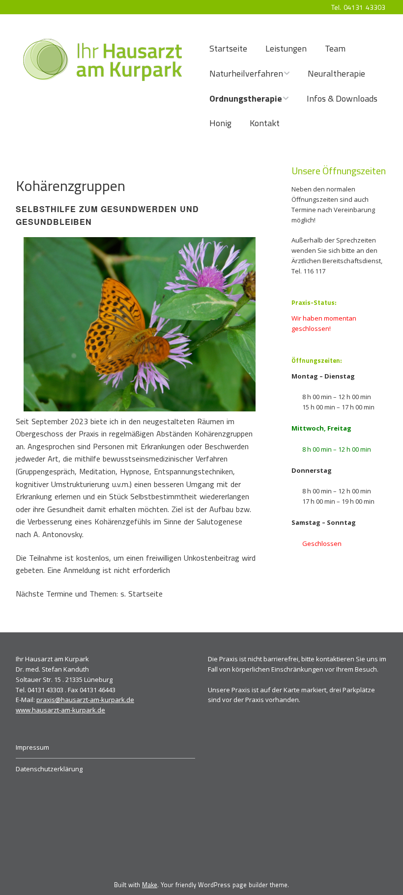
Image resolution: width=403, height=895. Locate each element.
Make (149, 885)
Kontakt (265, 123)
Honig (220, 123)
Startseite (228, 48)
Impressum (32, 747)
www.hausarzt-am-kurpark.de (60, 709)
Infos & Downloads (342, 98)
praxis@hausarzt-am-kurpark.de (85, 699)
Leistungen (286, 48)
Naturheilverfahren (246, 73)
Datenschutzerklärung (49, 768)
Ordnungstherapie (245, 98)
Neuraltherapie (336, 73)
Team (335, 48)
